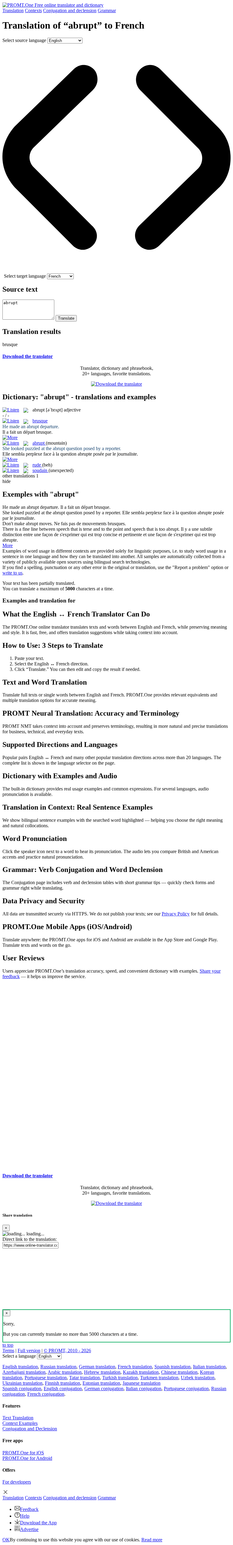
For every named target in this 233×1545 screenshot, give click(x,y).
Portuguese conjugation (186, 1388)
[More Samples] (10, 437)
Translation (13, 10)
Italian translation (209, 1366)
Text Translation (17, 1417)
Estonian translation (101, 1383)
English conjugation (63, 1388)
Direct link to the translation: (29, 1239)
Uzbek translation (197, 1377)
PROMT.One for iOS (23, 1452)
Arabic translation (65, 1372)
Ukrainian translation (22, 1383)
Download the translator (27, 356)
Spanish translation (172, 1366)
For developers (16, 1481)
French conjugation (45, 1394)
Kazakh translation (141, 1372)
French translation (135, 1366)
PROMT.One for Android (27, 1458)
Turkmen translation (159, 1377)
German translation (97, 1366)
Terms (8, 1350)
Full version (29, 1350)
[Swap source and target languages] (116, 270)
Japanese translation (141, 1383)
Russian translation (58, 1366)
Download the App (38, 1522)
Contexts (33, 10)
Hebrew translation (102, 1372)
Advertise (29, 1529)
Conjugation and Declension (29, 1428)
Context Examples (20, 1423)
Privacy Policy (176, 913)
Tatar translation (84, 1377)
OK (6, 1539)
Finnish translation (62, 1383)
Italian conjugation (143, 1388)
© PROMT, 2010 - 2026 (67, 1350)
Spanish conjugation (21, 1388)
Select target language (25, 276)
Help (24, 1516)
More (7, 545)
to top (7, 1345)
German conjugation (103, 1388)
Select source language (24, 40)
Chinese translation (179, 1372)
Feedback (29, 1509)
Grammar (107, 10)
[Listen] (10, 409)
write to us (12, 572)
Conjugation (69, 10)
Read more (151, 1539)
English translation (20, 1366)
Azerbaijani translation (24, 1372)
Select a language (19, 1356)
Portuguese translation (46, 1377)
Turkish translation (120, 1377)
